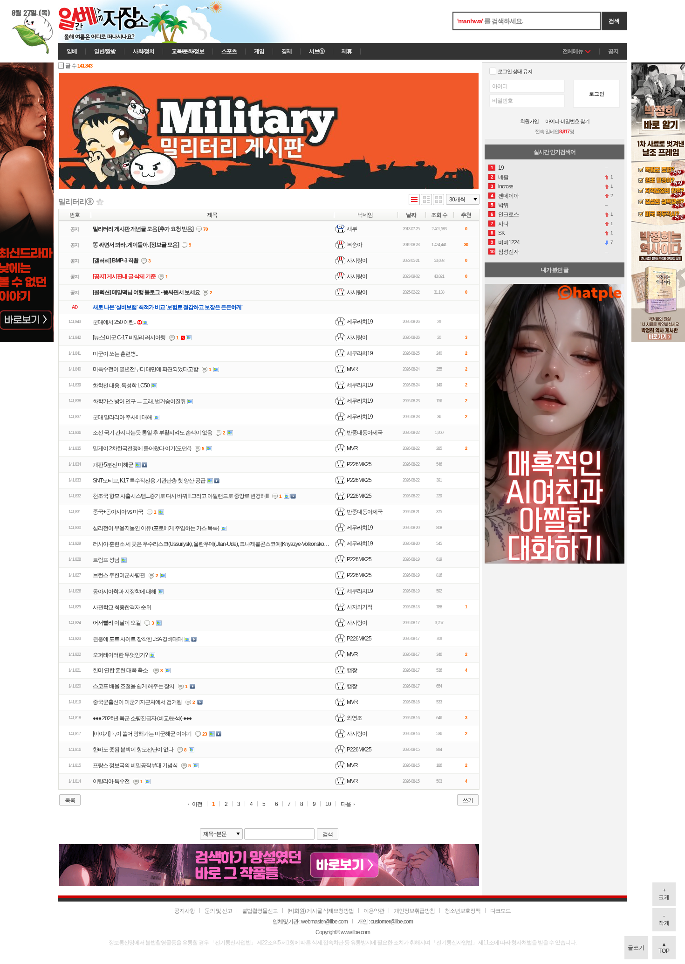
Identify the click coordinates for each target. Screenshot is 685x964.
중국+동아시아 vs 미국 (118, 512)
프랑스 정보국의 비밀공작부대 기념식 (135, 765)
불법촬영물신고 (260, 911)
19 (501, 168)
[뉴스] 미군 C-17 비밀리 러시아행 (129, 337)
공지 (613, 51)
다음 (346, 804)
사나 (503, 223)
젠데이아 (508, 196)
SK (501, 233)
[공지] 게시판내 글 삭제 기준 (124, 276)
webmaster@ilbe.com (324, 921)
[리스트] (414, 200)
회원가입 (529, 121)
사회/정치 (143, 51)
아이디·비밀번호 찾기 (567, 121)
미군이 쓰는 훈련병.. (115, 354)
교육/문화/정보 (187, 51)
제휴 (347, 51)
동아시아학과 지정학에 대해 (124, 591)
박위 (503, 205)
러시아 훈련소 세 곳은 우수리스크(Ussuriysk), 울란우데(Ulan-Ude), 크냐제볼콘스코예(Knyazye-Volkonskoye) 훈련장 (220, 544)
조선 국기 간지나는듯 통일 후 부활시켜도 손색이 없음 (152, 432)
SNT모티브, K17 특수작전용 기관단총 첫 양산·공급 (149, 480)
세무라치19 (360, 321)
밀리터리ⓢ (75, 202)
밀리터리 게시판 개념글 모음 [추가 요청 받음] (143, 229)
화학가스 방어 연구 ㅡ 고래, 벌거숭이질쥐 (139, 401)
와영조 (354, 718)
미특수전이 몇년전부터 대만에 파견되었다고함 (145, 369)
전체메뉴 (572, 51)
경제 (286, 51)
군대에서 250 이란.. (114, 322)
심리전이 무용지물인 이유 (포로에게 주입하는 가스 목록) (156, 528)
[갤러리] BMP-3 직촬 (115, 260)
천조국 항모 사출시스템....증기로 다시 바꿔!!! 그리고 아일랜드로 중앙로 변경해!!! (180, 496)
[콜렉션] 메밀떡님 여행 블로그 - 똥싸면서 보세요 (146, 292)
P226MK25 (359, 464)
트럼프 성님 (106, 560)
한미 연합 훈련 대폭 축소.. (121, 670)
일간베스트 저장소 (116, 21)
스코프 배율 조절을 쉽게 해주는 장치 (133, 686)
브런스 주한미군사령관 (119, 575)
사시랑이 (357, 337)
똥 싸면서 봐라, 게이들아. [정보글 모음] (136, 244)
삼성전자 (508, 251)
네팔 (503, 177)
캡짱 (352, 670)
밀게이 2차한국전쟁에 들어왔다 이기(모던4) (142, 448)
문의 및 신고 (218, 911)
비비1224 (509, 242)
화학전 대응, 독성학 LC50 (121, 385)
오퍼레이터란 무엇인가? (120, 655)
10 (328, 804)
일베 (72, 51)
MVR (352, 369)
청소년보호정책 (462, 911)
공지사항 (184, 911)
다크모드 (500, 911)
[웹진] (426, 200)
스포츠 (229, 51)
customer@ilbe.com (391, 921)
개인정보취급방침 (414, 911)
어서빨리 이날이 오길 (117, 623)
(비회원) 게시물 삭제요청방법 (321, 911)
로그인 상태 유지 (515, 71)
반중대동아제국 (365, 432)
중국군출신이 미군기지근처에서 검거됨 (137, 702)
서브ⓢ (316, 51)
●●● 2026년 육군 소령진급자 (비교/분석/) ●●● (142, 718)
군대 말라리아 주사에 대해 (122, 417)
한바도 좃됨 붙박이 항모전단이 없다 (133, 749)
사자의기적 (359, 607)
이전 (197, 804)
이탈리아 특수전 (111, 781)
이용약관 (373, 911)
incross (505, 186)
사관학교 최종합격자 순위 (122, 607)
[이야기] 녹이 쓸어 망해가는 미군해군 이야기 (142, 733)
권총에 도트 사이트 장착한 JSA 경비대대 (138, 639)
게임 (259, 51)
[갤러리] (438, 200)
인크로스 (508, 214)
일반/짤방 (105, 51)
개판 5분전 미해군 (113, 464)
